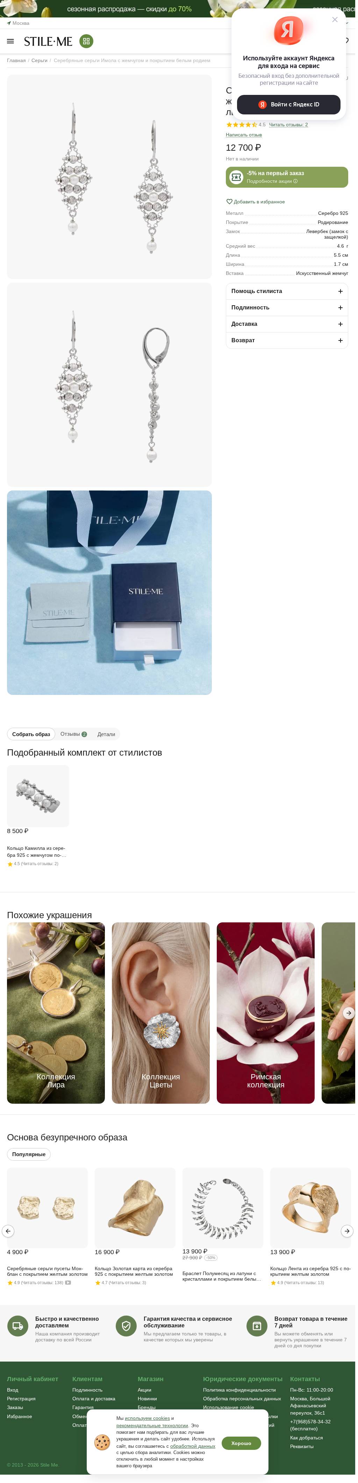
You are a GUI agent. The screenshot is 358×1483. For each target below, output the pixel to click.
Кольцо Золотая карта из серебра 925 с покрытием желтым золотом (134, 1271)
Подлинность (87, 1390)
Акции (144, 1390)
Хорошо (241, 1443)
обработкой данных (192, 1446)
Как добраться (306, 1437)
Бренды (147, 1407)
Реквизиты (302, 1446)
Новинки (147, 1398)
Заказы (15, 1407)
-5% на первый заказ (275, 173)
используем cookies (147, 1418)
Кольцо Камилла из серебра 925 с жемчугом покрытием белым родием (36, 852)
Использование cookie (228, 1407)
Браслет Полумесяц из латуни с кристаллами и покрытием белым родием (221, 1276)
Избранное (19, 1416)
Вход (12, 1390)
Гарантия (83, 1407)
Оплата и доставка (93, 1398)
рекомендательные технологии (152, 1425)
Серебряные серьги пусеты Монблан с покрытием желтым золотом (47, 1271)
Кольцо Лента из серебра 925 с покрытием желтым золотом (310, 1271)
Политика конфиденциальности (239, 1390)
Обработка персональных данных (242, 1398)
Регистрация (21, 1398)
